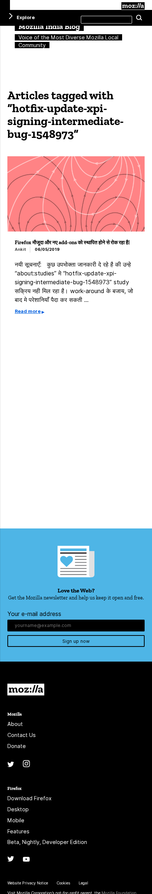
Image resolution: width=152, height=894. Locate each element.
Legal (83, 883)
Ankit (20, 249)
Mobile (15, 820)
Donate (16, 746)
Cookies (63, 883)
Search (139, 18)
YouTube (26, 859)
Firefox (14, 788)
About (15, 724)
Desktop (18, 809)
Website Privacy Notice (27, 883)
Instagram (26, 763)
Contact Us (21, 735)
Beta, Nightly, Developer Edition (47, 842)
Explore (26, 17)
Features (18, 831)
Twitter (10, 764)
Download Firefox (29, 798)
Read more (28, 311)
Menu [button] (5, 5)
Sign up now (76, 641)
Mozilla (133, 6)
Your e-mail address (34, 613)
